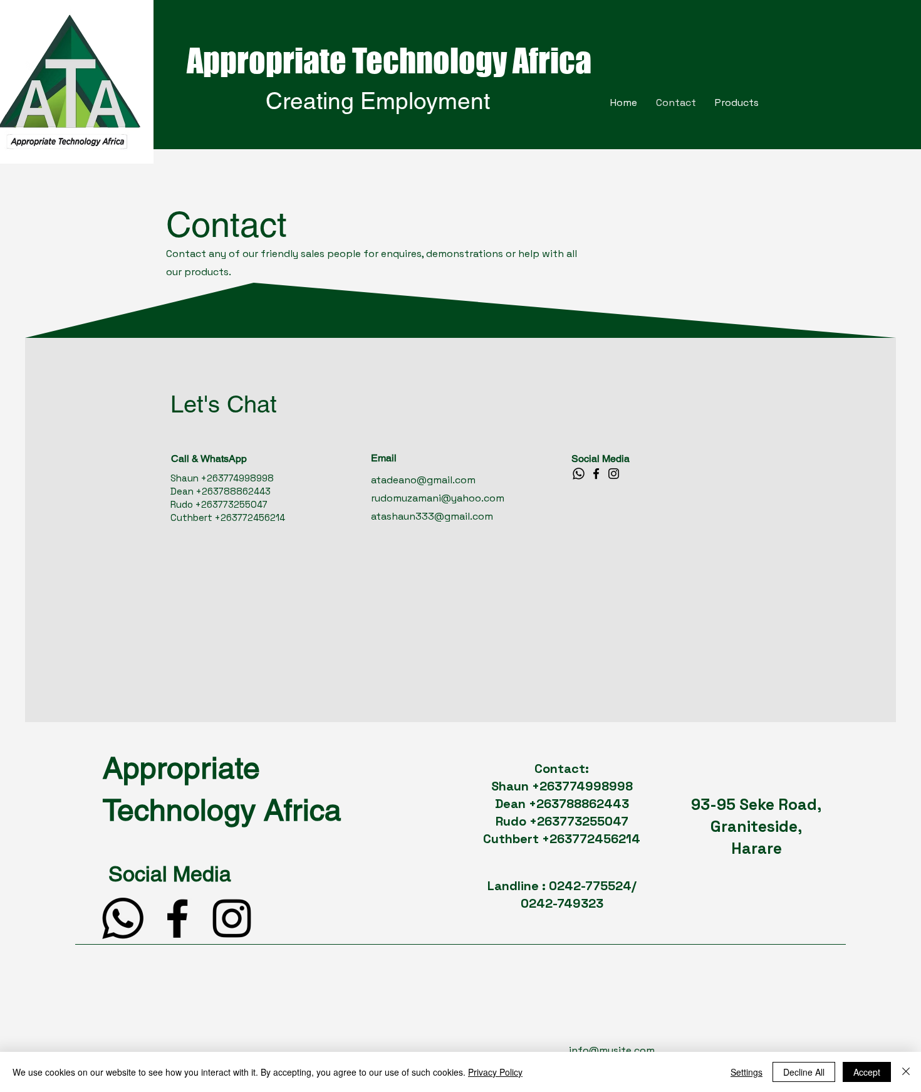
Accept (866, 1072)
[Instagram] (613, 473)
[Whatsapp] (578, 473)
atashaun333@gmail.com (432, 516)
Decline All (804, 1072)
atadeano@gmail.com (423, 479)
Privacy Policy (495, 1072)
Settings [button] (746, 1072)
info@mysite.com (612, 1050)
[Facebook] (596, 473)
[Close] (905, 1072)
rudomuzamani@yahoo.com (437, 498)
